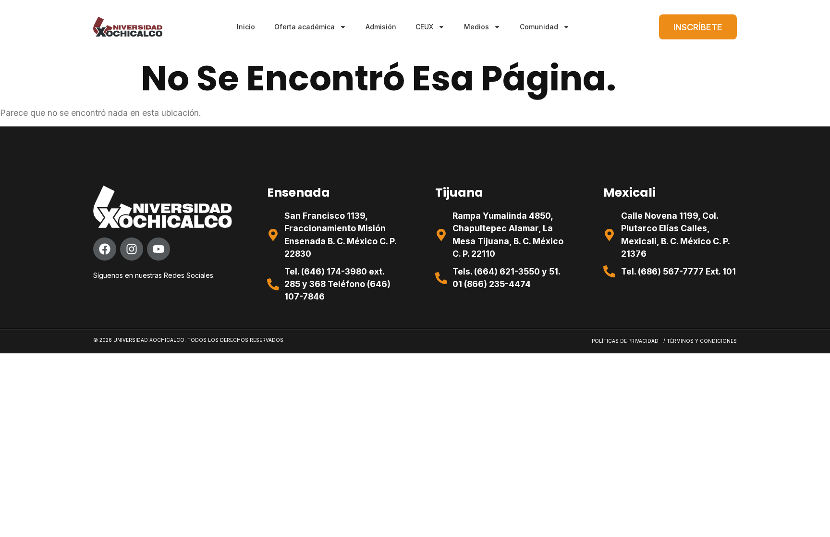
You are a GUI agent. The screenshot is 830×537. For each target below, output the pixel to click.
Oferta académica (304, 27)
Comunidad (539, 27)
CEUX (424, 27)
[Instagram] (131, 249)
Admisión (381, 27)
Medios (476, 27)
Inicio (246, 27)
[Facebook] (104, 249)
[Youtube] (158, 249)
